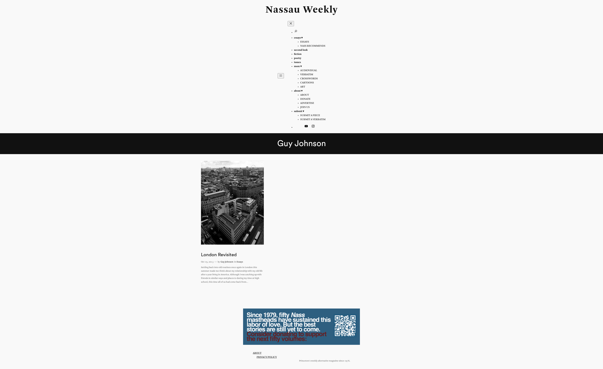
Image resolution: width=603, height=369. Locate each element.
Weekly (320, 10)
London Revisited (219, 254)
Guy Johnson (227, 262)
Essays (240, 262)
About (257, 353)
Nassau (283, 10)
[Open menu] (281, 75)
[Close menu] (291, 23)
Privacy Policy (267, 357)
